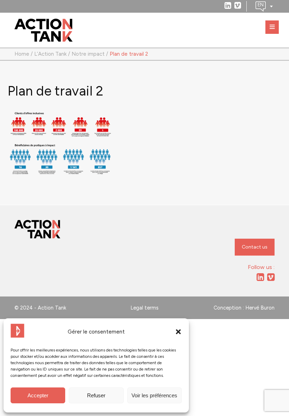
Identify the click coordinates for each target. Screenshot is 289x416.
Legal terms (144, 308)
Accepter (37, 395)
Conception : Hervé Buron (244, 308)
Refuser (96, 395)
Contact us (255, 247)
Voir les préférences (154, 395)
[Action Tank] (43, 30)
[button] (178, 331)
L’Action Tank (50, 54)
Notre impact (88, 54)
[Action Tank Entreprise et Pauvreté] (37, 229)
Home (21, 54)
